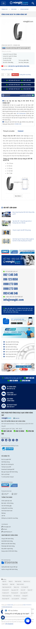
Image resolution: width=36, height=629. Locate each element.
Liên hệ (3, 515)
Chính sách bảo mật (6, 500)
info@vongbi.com (13, 299)
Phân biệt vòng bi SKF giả (6, 595)
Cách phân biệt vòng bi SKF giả (9, 567)
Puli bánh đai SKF (5, 592)
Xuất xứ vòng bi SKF (23, 592)
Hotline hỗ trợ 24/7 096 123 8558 (19, 84)
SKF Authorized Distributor (8, 423)
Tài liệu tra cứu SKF (6, 467)
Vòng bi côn (10, 581)
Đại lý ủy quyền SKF (6, 459)
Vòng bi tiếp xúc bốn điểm (6, 587)
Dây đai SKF (30, 590)
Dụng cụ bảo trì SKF (14, 590)
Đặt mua (16, 74)
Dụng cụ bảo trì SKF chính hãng (9, 551)
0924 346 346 (10, 293)
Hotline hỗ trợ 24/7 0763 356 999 (19, 89)
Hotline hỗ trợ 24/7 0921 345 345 (19, 80)
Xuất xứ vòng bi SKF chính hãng (9, 569)
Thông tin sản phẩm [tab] (8, 131)
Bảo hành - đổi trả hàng (7, 503)
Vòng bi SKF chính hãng (7, 538)
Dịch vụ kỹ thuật (5, 474)
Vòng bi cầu (4, 581)
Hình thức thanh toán (6, 510)
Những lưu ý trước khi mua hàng (9, 518)
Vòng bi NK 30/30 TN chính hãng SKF (14, 14)
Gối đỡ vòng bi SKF (24, 587)
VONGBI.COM (17, 124)
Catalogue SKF (25, 595)
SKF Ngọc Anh (23, 598)
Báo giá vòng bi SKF (5, 598)
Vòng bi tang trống (18, 581)
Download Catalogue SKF (7, 469)
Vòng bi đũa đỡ (5, 584)
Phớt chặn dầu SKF (14, 592)
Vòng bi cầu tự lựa (27, 581)
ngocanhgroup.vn (7, 531)
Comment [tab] (20, 131)
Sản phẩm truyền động (7, 548)
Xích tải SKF (23, 590)
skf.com (5, 529)
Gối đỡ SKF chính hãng (7, 541)
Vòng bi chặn (12, 584)
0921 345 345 (10, 275)
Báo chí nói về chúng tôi (7, 464)
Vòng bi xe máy (16, 587)
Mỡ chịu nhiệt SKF (5, 590)
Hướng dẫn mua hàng (7, 69)
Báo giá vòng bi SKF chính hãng (9, 472)
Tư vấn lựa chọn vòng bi (7, 477)
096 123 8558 (10, 279)
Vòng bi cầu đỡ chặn (20, 584)
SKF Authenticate (21, 113)
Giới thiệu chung (5, 462)
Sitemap (3, 513)
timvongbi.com (7, 526)
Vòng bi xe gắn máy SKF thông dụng (21, 230)
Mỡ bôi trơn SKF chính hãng (8, 543)
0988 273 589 (10, 284)
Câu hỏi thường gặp (6, 505)
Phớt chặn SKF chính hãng (8, 546)
